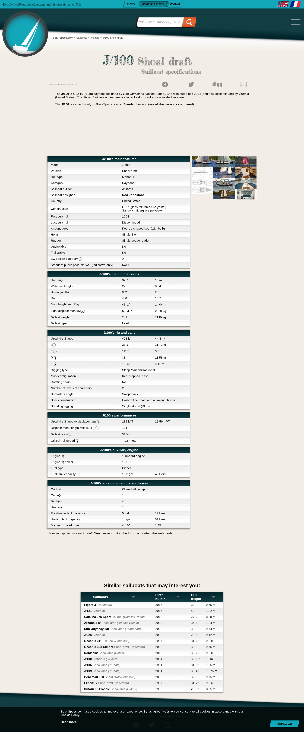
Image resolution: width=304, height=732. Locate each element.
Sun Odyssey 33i (112, 629)
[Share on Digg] (217, 84)
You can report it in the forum (115, 533)
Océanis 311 (107, 641)
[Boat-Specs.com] (23, 29)
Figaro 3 (98, 604)
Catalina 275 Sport (115, 616)
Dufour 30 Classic (110, 689)
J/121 (94, 610)
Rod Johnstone (133, 195)
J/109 (102, 671)
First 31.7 (106, 683)
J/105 (102, 665)
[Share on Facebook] (165, 84)
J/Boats (127, 189)
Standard (130, 104)
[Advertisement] (152, 132)
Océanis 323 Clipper (114, 647)
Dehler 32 (104, 653)
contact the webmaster (157, 533)
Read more (69, 722)
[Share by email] (243, 84)
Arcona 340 (111, 623)
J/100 (101, 659)
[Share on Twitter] (191, 84)
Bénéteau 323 (110, 677)
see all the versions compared (171, 104)
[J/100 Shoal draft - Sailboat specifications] (283, 4)
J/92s (94, 635)
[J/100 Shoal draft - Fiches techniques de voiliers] (295, 4)
